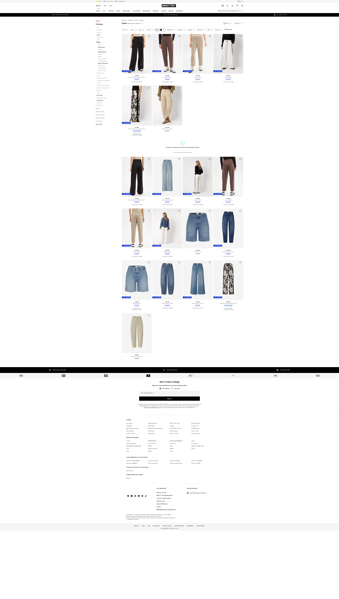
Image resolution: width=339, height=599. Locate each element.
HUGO (193, 441)
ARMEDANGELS (152, 441)
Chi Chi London (152, 443)
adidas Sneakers (152, 423)
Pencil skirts (151, 431)
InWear (150, 451)
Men (105, 5)
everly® (128, 441)
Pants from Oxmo (152, 463)
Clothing (130, 20)
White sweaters (195, 423)
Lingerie (172, 425)
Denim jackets (130, 431)
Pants (136, 20)
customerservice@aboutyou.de (152, 407)
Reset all (229, 29)
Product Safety (200, 525)
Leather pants (174, 431)
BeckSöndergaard (131, 443)
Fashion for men (174, 433)
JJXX (171, 451)
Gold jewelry (151, 433)
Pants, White (129, 470)
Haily (127, 451)
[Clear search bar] (242, 10)
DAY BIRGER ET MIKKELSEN (133, 446)
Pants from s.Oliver (153, 460)
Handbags (129, 425)
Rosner (142, 20)
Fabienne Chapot (152, 448)
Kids (110, 5)
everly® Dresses (130, 433)
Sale (132, 29)
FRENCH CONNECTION (197, 446)
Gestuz (193, 448)
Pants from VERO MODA (132, 460)
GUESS (172, 448)
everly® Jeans (195, 431)
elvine (171, 446)
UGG (127, 448)
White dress (151, 425)
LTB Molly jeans (195, 428)
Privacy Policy (143, 406)
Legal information (179, 525)
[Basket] (242, 6)
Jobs (149, 525)
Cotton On (173, 443)
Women (98, 5)
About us (136, 525)
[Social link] (128, 496)
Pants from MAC (195, 463)
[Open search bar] (218, 11)
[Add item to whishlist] (149, 36)
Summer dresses (195, 433)
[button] (228, 23)
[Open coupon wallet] (222, 6)
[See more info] (137, 83)
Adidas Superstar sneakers (155, 428)
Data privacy (156, 525)
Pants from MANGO (131, 463)
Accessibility (190, 525)
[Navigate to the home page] (136, 489)
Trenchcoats (194, 425)
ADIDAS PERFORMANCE (176, 441)
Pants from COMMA (196, 460)
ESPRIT (150, 446)
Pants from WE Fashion (176, 463)
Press (143, 525)
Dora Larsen (194, 443)
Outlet (99, 1)
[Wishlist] (237, 6)
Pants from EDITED (175, 460)
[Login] (227, 6)
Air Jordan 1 (129, 423)
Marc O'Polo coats (175, 423)
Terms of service (167, 525)
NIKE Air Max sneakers (132, 428)
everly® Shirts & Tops (175, 428)
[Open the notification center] (232, 5)
